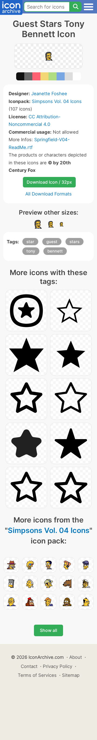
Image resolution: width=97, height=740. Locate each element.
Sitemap (70, 675)
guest (51, 241)
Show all (48, 630)
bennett (55, 251)
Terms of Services (37, 675)
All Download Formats (48, 194)
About (75, 657)
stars (74, 241)
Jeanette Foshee (49, 93)
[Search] (75, 7)
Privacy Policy (57, 666)
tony (30, 251)
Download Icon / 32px (49, 182)
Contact (29, 666)
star (30, 241)
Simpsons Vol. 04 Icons (57, 101)
